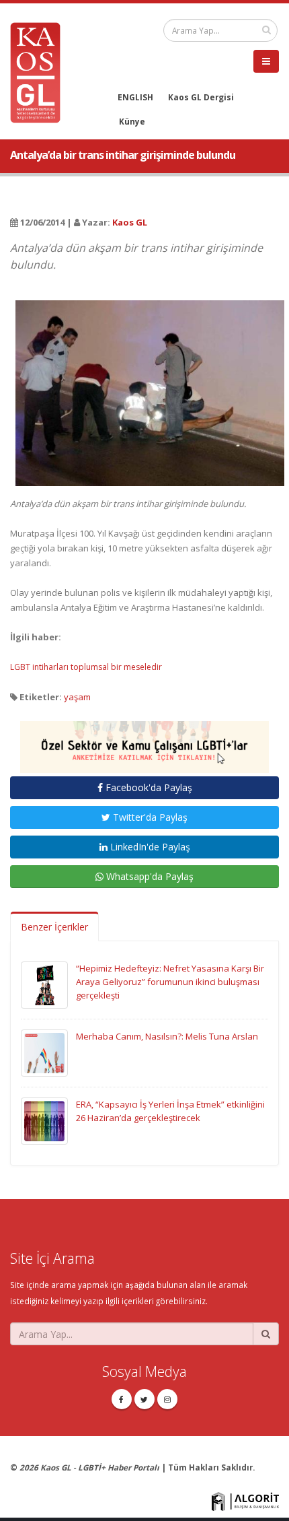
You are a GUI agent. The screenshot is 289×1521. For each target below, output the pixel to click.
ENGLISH (135, 97)
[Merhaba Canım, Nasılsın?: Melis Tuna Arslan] (44, 1052)
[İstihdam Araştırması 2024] (144, 741)
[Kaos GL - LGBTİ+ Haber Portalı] (40, 71)
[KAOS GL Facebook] (122, 1399)
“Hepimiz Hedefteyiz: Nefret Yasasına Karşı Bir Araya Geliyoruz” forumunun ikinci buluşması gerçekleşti (170, 981)
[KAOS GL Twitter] (144, 1399)
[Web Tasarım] (245, 1500)
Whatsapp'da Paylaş (149, 876)
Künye (132, 121)
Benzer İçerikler (54, 926)
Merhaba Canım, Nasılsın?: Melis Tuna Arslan (167, 1036)
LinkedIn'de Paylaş (149, 846)
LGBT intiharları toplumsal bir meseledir (86, 667)
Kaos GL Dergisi (201, 97)
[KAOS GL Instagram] (167, 1399)
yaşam (77, 697)
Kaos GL (129, 222)
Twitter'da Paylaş (149, 817)
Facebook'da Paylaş (147, 787)
